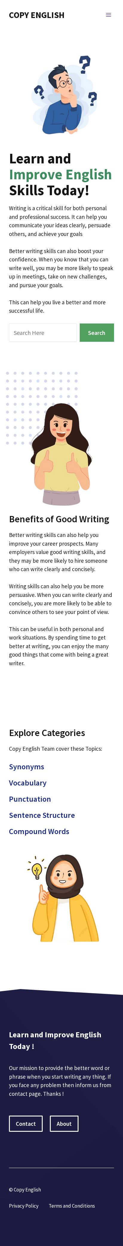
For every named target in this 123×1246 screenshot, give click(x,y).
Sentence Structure (42, 815)
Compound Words (39, 831)
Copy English (36, 14)
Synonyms (26, 766)
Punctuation (30, 799)
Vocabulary (28, 783)
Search (96, 332)
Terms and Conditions (72, 1206)
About (64, 1123)
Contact (26, 1123)
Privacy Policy (24, 1206)
